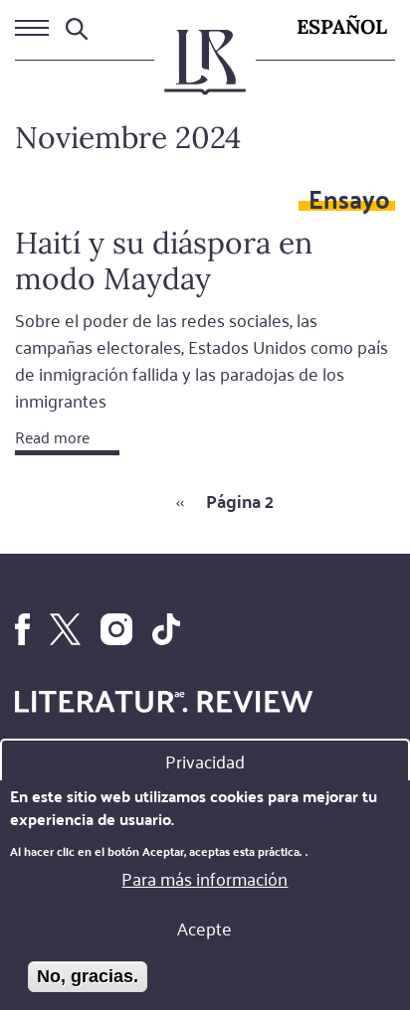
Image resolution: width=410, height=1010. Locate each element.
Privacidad (205, 760)
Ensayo (349, 198)
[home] (205, 70)
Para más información (204, 878)
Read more (52, 436)
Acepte (204, 927)
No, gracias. (87, 976)
